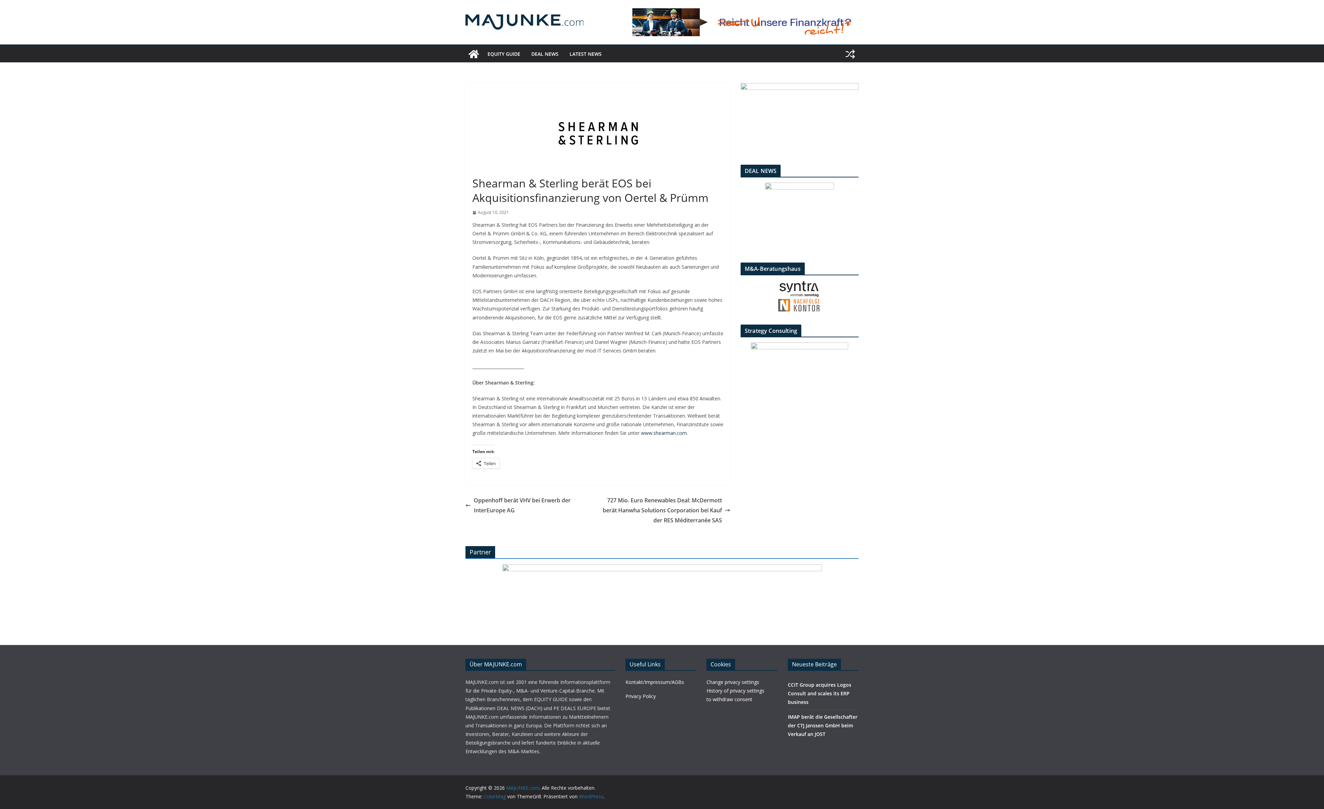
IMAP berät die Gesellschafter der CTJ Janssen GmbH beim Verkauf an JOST (822, 725)
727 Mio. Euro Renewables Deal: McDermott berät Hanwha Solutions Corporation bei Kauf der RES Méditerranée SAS (662, 510)
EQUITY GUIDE (504, 54)
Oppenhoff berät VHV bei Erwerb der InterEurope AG (522, 505)
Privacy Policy (640, 696)
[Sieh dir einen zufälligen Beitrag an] (850, 54)
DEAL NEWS (545, 54)
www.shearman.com (664, 433)
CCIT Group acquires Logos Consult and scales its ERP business (819, 693)
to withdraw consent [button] (729, 699)
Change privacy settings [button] (732, 682)
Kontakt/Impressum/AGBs (654, 682)
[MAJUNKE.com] (473, 54)
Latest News (586, 54)
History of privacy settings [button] (735, 690)
